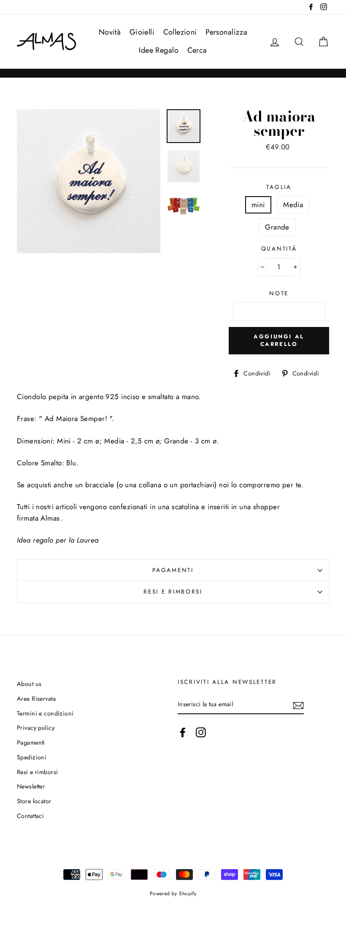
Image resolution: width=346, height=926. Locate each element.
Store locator (34, 801)
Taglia (278, 187)
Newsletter (31, 786)
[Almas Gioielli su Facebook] (183, 732)
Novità (110, 32)
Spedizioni (31, 757)
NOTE (279, 293)
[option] (89, 181)
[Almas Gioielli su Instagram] (201, 732)
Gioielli (142, 32)
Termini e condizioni (45, 713)
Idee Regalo (158, 50)
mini (258, 205)
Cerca (197, 50)
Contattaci (30, 816)
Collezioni (180, 32)
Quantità (279, 248)
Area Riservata (36, 698)
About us (29, 684)
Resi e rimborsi (173, 591)
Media (293, 205)
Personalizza (226, 32)
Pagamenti (172, 570)
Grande (277, 227)
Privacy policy (35, 728)
